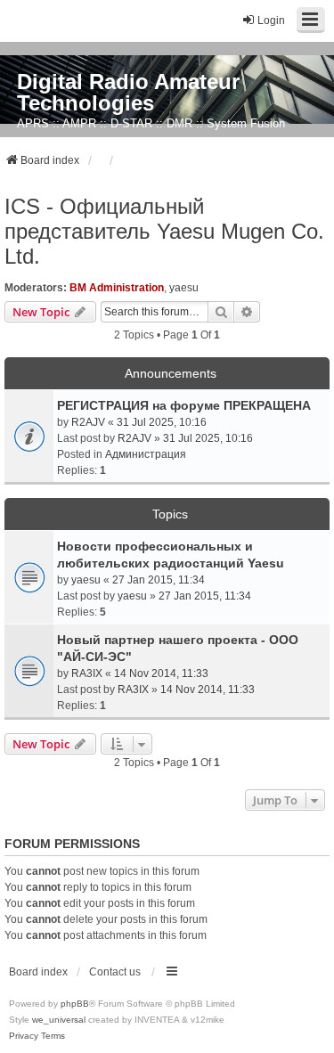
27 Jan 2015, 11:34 (158, 580)
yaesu (184, 288)
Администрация (145, 454)
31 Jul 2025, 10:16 (162, 422)
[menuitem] (23, 1036)
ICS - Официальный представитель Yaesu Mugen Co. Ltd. (164, 231)
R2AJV (88, 422)
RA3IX (86, 673)
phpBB (75, 1003)
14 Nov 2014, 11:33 (161, 673)
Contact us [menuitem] (115, 972)
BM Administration (116, 288)
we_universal (59, 1019)
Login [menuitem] (271, 20)
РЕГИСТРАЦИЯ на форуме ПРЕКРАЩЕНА (184, 405)
